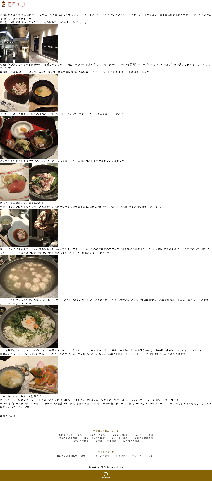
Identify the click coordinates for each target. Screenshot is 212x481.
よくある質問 (102, 456)
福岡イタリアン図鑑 (94, 438)
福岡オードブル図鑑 (106, 441)
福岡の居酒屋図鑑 (68, 438)
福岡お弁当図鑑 (81, 441)
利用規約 (120, 456)
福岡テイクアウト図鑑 (70, 435)
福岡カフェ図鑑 (120, 438)
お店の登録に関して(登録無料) (73, 456)
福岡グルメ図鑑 (120, 435)
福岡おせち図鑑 (131, 441)
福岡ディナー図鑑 (144, 435)
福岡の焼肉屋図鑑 (144, 438)
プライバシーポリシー (143, 456)
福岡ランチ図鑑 (97, 435)
